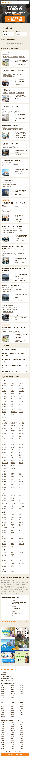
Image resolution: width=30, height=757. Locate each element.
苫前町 (21, 482)
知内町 (12, 452)
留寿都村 (21, 563)
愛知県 (12, 700)
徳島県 (21, 708)
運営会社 (3, 672)
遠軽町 (21, 404)
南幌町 (12, 498)
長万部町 (4, 414)
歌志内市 (13, 396)
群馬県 (2, 691)
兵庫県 (2, 704)
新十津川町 (5, 455)
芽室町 (12, 544)
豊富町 (12, 484)
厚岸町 (12, 388)
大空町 (12, 414)
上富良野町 (14, 423)
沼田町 (4, 508)
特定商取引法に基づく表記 (7, 678)
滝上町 (12, 476)
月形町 (4, 479)
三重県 (21, 700)
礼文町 (12, 566)
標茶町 (21, 455)
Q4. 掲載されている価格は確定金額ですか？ (13, 366)
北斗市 (12, 533)
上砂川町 (21, 425)
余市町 (12, 555)
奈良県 (12, 704)
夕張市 (21, 552)
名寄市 (12, 500)
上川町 (4, 425)
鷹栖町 (12, 474)
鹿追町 (12, 460)
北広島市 (13, 431)
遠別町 (4, 404)
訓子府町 (4, 436)
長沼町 (4, 498)
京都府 (12, 702)
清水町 (21, 449)
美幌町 (12, 517)
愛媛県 (12, 710)
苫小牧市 (4, 484)
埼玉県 (12, 691)
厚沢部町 (4, 388)
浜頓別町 (4, 514)
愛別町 (4, 383)
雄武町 (4, 417)
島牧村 (21, 463)
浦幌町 (21, 398)
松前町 (4, 541)
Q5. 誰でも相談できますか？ (10, 371)
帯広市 (4, 412)
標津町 (12, 455)
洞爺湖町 (13, 482)
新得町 (4, 452)
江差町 (12, 401)
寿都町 (12, 465)
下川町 (4, 460)
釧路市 (21, 431)
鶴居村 (12, 479)
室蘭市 (4, 544)
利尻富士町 (14, 563)
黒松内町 (21, 433)
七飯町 (21, 495)
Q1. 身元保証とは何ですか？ (10, 349)
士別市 (21, 457)
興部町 (12, 406)
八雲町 (4, 552)
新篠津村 (13, 463)
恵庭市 (12, 404)
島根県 (12, 706)
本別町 (4, 533)
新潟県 (12, 695)
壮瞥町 (4, 468)
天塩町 (4, 482)
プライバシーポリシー (6, 676)
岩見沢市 (21, 391)
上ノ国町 (21, 423)
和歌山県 (22, 704)
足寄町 (21, 385)
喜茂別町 (21, 428)
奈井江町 (13, 495)
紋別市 (4, 546)
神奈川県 (13, 693)
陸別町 (21, 560)
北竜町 (21, 533)
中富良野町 (22, 498)
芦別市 (4, 391)
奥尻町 (21, 409)
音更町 (21, 414)
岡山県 (21, 706)
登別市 (21, 508)
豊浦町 (21, 484)
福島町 (21, 525)
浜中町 (21, 514)
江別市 (21, 401)
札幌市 (4, 444)
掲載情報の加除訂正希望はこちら (8, 680)
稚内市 (12, 572)
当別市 (4, 487)
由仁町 (4, 555)
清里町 (4, 428)
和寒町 (4, 572)
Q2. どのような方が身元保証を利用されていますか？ (13, 354)
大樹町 (4, 474)
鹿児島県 (3, 716)
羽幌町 (12, 514)
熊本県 (2, 714)
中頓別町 (4, 495)
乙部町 (21, 406)
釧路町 (12, 436)
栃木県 (21, 689)
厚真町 (4, 385)
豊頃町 (21, 487)
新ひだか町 (5, 463)
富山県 (21, 695)
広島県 (2, 708)
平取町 (12, 525)
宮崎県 (21, 714)
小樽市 (21, 412)
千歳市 (21, 476)
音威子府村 (14, 412)
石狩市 (4, 393)
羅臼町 (4, 560)
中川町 (21, 500)
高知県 (21, 710)
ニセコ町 (13, 503)
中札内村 (4, 503)
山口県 (12, 708)
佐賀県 (12, 712)
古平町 (21, 527)
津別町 (21, 479)
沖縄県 (12, 716)
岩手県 (21, 685)
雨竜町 (21, 396)
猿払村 (21, 444)
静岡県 (2, 700)
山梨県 (21, 693)
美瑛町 (4, 519)
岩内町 (4, 396)
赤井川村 (21, 388)
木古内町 (4, 431)
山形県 (21, 687)
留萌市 (4, 566)
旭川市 (21, 383)
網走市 (12, 385)
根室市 (12, 508)
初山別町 (13, 468)
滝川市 (4, 476)
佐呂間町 (21, 447)
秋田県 (12, 687)
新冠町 (4, 506)
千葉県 (21, 691)
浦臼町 (12, 398)
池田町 (21, 393)
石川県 (2, 698)
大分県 (12, 714)
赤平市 (12, 391)
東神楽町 (21, 522)
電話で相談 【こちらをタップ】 (16, 754)
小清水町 (4, 438)
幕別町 (4, 538)
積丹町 (12, 447)
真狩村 (21, 538)
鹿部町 (21, 452)
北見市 (12, 428)
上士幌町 (4, 423)
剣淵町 (21, 436)
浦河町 (4, 398)
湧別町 (12, 552)
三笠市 (12, 541)
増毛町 (12, 538)
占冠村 (21, 460)
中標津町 (4, 500)
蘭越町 (12, 560)
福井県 (12, 698)
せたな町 (21, 465)
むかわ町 (21, 541)
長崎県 (21, 712)
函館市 (4, 517)
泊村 (3, 489)
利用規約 (3, 674)
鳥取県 (2, 706)
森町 (12, 546)
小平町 (12, 409)
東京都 (2, 693)
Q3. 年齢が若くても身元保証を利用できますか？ (13, 360)
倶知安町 (4, 433)
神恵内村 (13, 425)
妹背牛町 (21, 544)
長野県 (2, 695)
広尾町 (4, 522)
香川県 (2, 710)
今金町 (12, 393)
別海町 (4, 530)
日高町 (21, 519)
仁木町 (12, 506)
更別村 (12, 444)
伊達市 (21, 474)
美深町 (21, 517)
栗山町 (12, 433)
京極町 (12, 438)
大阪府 (21, 702)
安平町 (12, 383)
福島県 (2, 689)
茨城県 (12, 689)
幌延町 (21, 530)
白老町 (12, 457)
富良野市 (4, 527)
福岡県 (2, 712)
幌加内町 (13, 530)
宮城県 (2, 687)
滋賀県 (2, 702)
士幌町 (12, 449)
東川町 (12, 519)
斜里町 (4, 447)
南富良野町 (22, 506)
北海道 (2, 685)
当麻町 (12, 487)
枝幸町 (4, 406)
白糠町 (4, 457)
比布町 (12, 522)
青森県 (12, 685)
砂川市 (4, 465)
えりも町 (4, 401)
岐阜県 (21, 698)
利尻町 (4, 563)
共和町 (21, 438)
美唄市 (4, 525)
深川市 (12, 527)
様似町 (4, 449)
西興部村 (21, 503)
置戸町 (4, 409)
